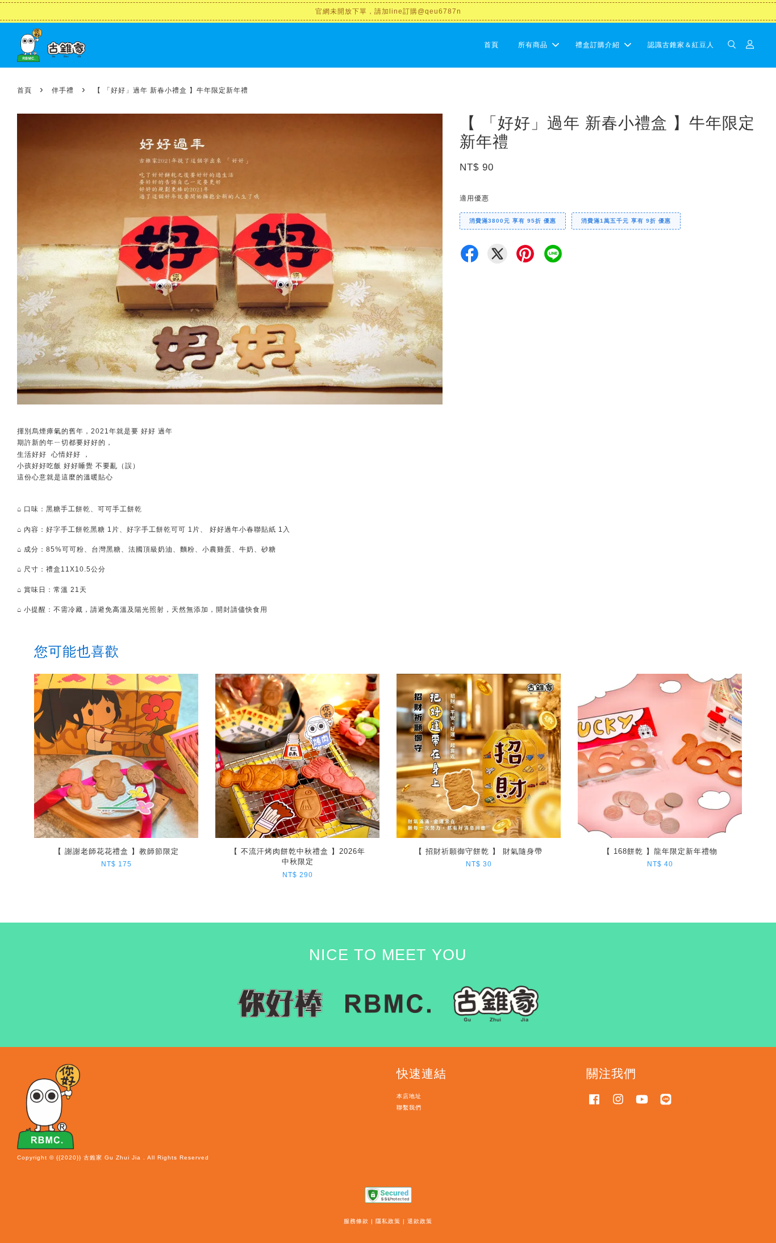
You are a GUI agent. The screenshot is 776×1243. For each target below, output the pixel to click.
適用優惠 (474, 198)
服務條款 (356, 1221)
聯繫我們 (409, 1107)
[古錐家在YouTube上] (642, 1105)
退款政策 (419, 1221)
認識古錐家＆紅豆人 (681, 45)
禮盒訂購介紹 (597, 45)
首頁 (491, 45)
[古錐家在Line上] (666, 1105)
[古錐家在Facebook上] (594, 1105)
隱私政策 (388, 1221)
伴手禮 (63, 90)
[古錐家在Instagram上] (618, 1105)
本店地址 (409, 1096)
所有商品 (533, 45)
